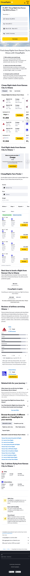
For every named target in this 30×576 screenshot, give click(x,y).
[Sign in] (24, 3)
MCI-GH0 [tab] (11, 297)
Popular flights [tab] (6, 430)
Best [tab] (11, 91)
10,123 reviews (12, 374)
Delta (9, 326)
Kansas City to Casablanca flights (10, 450)
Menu (27, 1)
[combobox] (6, 14)
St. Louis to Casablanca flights (9, 455)
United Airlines (12, 369)
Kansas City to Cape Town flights (10, 459)
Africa (8, 549)
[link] (12, 166)
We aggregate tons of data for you (11, 540)
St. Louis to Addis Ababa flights (9, 457)
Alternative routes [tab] (6, 423)
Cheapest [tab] (4, 91)
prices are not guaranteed (7, 533)
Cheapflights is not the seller (9, 537)
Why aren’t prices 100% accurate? (11, 543)
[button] (16, 10)
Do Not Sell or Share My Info (15, 564)
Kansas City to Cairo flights (8, 446)
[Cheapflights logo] (6, 2)
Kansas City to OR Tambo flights (9, 448)
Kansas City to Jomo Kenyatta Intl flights (11, 438)
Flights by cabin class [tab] (7, 427)
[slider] (3, 202)
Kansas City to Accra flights (8, 453)
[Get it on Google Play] (11, 572)
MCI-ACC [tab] (15, 283)
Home (4, 549)
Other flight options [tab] (20, 427)
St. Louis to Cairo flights (7, 440)
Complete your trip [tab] (18, 423)
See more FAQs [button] (15, 410)
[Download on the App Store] (18, 572)
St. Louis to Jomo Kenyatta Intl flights (11, 444)
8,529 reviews (12, 331)
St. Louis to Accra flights (8, 442)
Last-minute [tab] (17, 91)
